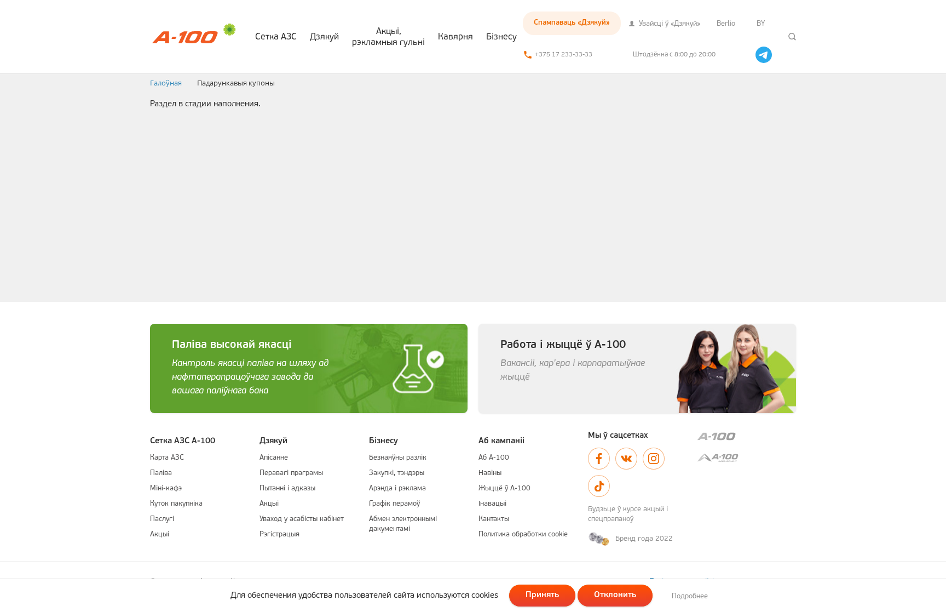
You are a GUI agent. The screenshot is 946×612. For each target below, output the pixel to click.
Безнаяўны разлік (397, 457)
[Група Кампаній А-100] (746, 436)
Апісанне (273, 457)
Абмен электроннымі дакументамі (403, 524)
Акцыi (159, 534)
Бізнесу (501, 37)
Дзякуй (324, 37)
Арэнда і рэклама (397, 488)
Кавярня (455, 37)
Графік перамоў (394, 503)
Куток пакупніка (176, 503)
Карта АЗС (167, 457)
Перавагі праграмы (291, 473)
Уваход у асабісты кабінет (301, 519)
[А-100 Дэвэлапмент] (746, 458)
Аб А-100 (493, 457)
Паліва (161, 473)
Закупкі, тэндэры (396, 473)
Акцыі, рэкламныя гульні (388, 37)
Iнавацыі (492, 503)
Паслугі (162, 519)
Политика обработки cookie (523, 534)
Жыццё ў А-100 (504, 488)
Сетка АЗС (276, 37)
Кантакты (493, 519)
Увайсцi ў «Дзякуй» (668, 23)
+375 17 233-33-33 (563, 55)
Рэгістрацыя (279, 534)
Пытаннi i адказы (287, 488)
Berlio (726, 23)
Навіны (489, 473)
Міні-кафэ (166, 488)
